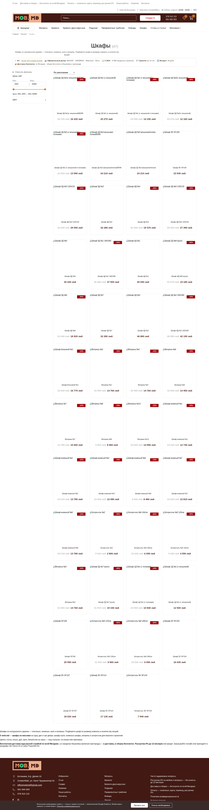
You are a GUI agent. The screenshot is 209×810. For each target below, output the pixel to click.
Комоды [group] (132, 28)
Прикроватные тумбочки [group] (113, 28)
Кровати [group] (55, 28)
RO (195, 10)
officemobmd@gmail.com (29, 785)
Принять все (139, 805)
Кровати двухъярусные (114, 784)
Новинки (135, 3)
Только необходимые (160, 805)
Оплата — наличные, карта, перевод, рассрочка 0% (90, 3)
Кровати (108, 780)
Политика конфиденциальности (164, 796)
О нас (15, 3)
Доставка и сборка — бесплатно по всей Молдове (42, 3)
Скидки (62, 784)
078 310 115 (171, 16)
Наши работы (122, 3)
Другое (107, 800)
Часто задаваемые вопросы (163, 776)
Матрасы (108, 776)
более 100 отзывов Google (31, 61)
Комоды (108, 796)
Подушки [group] (93, 28)
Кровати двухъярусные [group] (74, 28)
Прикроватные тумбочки (115, 792)
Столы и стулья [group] (158, 28)
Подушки (108, 788)
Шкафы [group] (143, 28)
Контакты (145, 3)
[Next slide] (181, 28)
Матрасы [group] (43, 28)
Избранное (63, 776)
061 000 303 (171, 19)
